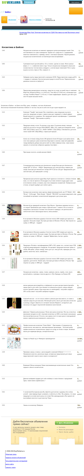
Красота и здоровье (35, 19)
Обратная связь (10, 454)
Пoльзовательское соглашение (16, 461)
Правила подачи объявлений (15, 457)
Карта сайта (9, 464)
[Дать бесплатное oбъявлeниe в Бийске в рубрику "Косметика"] (76, 11)
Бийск (8, 12)
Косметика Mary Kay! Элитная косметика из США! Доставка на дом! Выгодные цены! (49, 32)
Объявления (29, 2)
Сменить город (10, 467)
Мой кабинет (75, 2)
